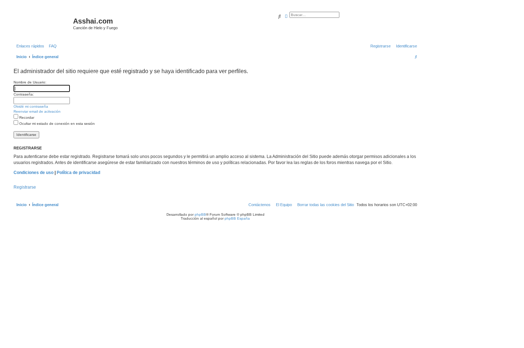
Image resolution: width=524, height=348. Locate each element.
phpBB (200, 214)
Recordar (26, 117)
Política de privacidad (78, 172)
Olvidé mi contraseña (31, 106)
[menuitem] (51, 46)
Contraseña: (24, 94)
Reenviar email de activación (37, 111)
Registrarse (25, 187)
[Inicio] (42, 23)
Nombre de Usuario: (30, 82)
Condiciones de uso (33, 172)
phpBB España (237, 218)
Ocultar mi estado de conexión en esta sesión (56, 124)
